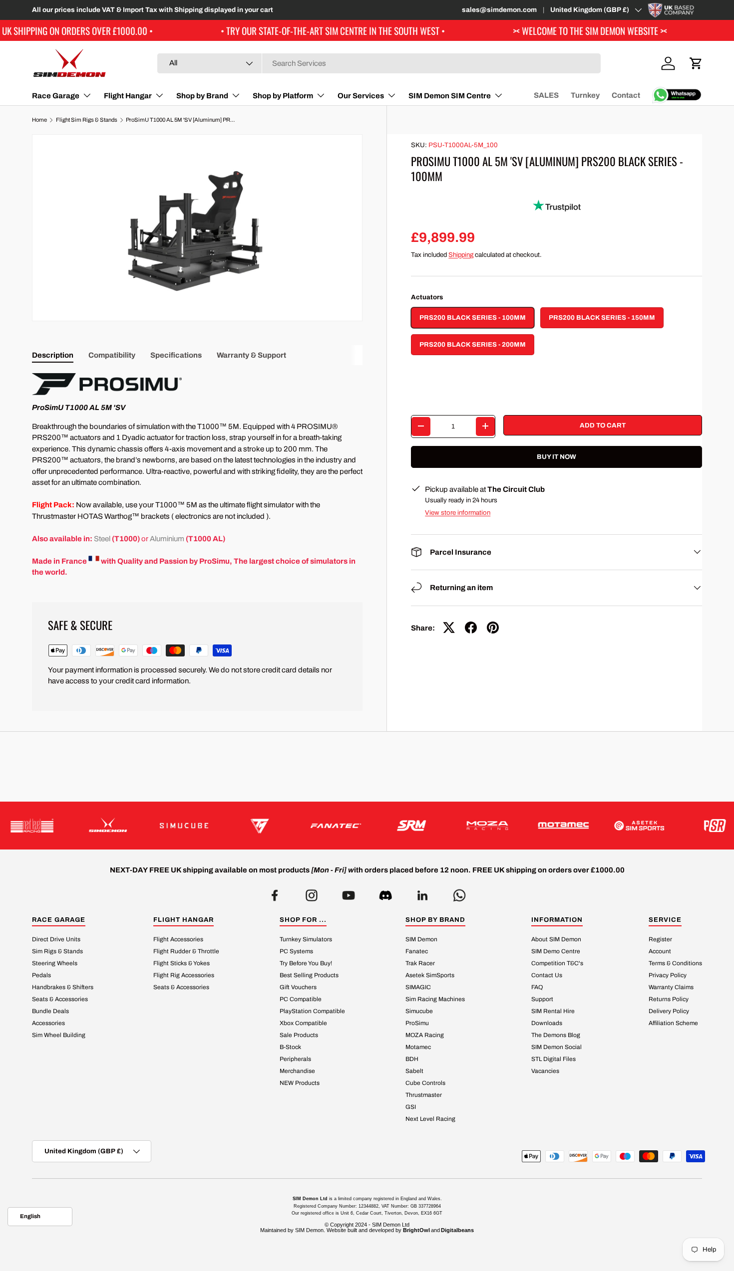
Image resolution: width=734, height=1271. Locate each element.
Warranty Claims (671, 987)
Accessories (48, 1023)
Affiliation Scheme (673, 1023)
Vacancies (545, 1070)
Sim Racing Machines (435, 999)
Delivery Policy (669, 1011)
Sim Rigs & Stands (57, 951)
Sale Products (299, 1035)
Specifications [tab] (176, 355)
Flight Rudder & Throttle (186, 951)
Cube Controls (425, 1082)
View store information (457, 512)
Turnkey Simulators (306, 939)
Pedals (41, 975)
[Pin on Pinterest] (493, 627)
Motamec (418, 1047)
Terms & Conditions (675, 963)
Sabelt (414, 1070)
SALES (546, 95)
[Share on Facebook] (471, 627)
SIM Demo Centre (555, 951)
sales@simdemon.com (499, 9)
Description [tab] (52, 355)
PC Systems (296, 951)
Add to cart (603, 424)
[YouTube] (349, 892)
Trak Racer (420, 963)
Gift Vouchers (298, 987)
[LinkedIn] (422, 892)
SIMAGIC (418, 987)
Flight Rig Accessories (183, 975)
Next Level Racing (430, 1118)
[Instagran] (312, 892)
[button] (696, 63)
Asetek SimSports (429, 975)
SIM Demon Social (556, 1047)
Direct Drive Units (56, 939)
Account (660, 951)
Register (660, 939)
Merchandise (297, 1070)
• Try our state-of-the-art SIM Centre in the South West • (282, 30)
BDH (411, 1059)
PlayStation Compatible (312, 1011)
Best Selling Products (309, 975)
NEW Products (300, 1082)
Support (542, 999)
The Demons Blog (555, 1035)
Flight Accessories (178, 939)
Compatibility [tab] (111, 355)
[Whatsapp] (459, 892)
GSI (410, 1106)
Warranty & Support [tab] (251, 355)
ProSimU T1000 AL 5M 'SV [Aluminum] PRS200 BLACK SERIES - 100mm (182, 120)
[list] (197, 228)
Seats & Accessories (60, 999)
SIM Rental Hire (553, 1011)
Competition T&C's (557, 963)
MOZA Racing (424, 1035)
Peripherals (295, 1059)
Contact (626, 95)
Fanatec (416, 951)
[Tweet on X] (449, 627)
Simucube (419, 1011)
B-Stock (290, 1047)
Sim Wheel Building (58, 1035)
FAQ (537, 987)
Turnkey (585, 95)
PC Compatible (301, 999)
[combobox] (379, 63)
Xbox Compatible (303, 1023)
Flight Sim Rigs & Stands (86, 120)
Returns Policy (669, 999)
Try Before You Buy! (306, 963)
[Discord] (385, 892)
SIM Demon (421, 939)
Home (39, 120)
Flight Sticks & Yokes (181, 963)
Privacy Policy (668, 975)
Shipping (460, 254)
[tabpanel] (197, 475)
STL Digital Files (553, 1059)
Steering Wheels (54, 963)
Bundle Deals (50, 1011)
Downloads (546, 1023)
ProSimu (417, 1023)
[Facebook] (275, 892)
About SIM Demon (556, 939)
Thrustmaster (423, 1094)
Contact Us (546, 975)
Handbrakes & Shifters (62, 987)
